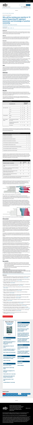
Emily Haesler (15, 24)
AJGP (4, 393)
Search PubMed (26, 277)
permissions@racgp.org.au (23, 415)
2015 (13, 393)
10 (26, 60)
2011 (26, 393)
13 (14, 62)
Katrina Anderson (5, 24)
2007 (10, 395)
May (7, 13)
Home (22, 6)
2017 (7, 393)
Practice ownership (11, 13)
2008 (7, 395)
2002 (26, 395)
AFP (3, 13)
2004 (19, 395)
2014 (16, 393)
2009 (4, 395)
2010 (29, 393)
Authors (29, 6)
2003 (22, 395)
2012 (22, 393)
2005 (16, 395)
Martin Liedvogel (10, 24)
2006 (13, 395)
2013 (5, 13)
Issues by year (25, 6)
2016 (10, 393)
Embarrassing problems (9, 323)
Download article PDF (8, 316)
